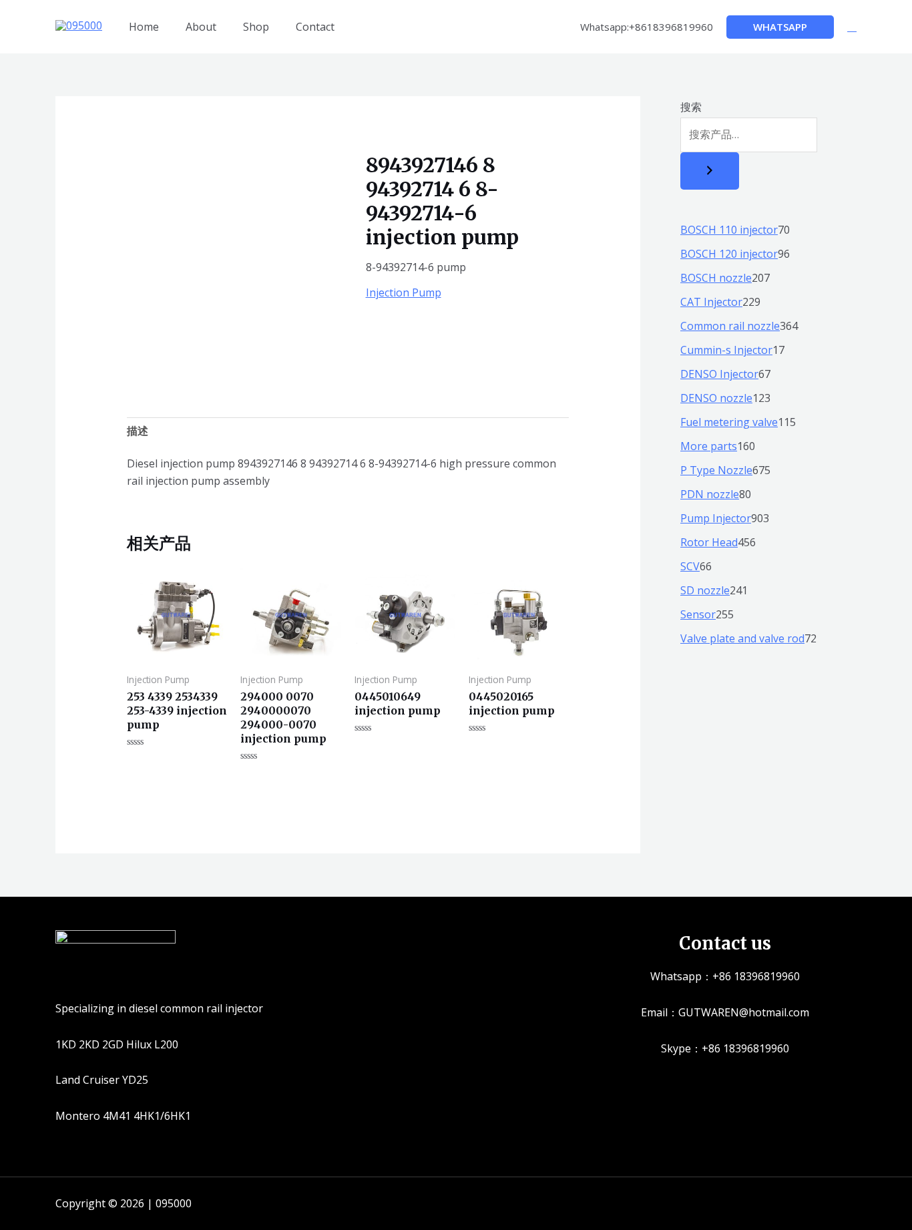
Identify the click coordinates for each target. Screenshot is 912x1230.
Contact (315, 26)
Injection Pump (403, 292)
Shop (256, 26)
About (201, 26)
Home (144, 26)
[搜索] (709, 171)
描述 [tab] (137, 430)
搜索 (691, 106)
